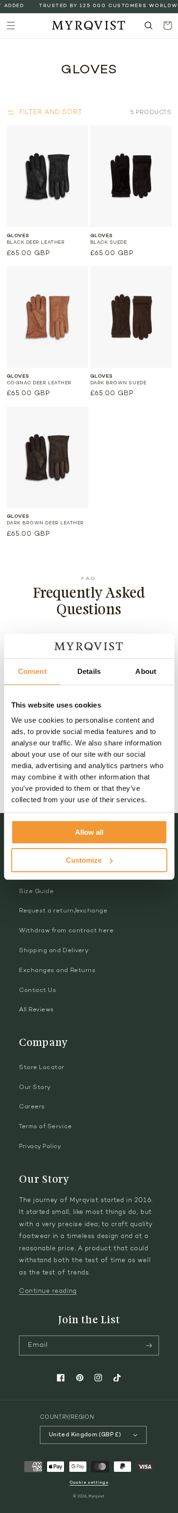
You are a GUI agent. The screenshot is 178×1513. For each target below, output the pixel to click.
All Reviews (36, 1010)
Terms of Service (45, 1127)
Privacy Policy (40, 1146)
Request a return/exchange (63, 911)
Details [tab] (89, 671)
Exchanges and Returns (57, 970)
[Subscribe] (149, 1346)
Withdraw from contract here (66, 931)
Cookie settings (89, 1482)
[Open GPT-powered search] (148, 25)
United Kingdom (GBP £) (85, 1435)
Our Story (35, 1087)
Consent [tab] (32, 671)
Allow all (89, 832)
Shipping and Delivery (53, 951)
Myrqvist (97, 1497)
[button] (10, 25)
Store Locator (42, 1067)
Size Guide (36, 891)
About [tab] (145, 671)
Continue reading (48, 1291)
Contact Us (37, 990)
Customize (84, 860)
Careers (32, 1107)
